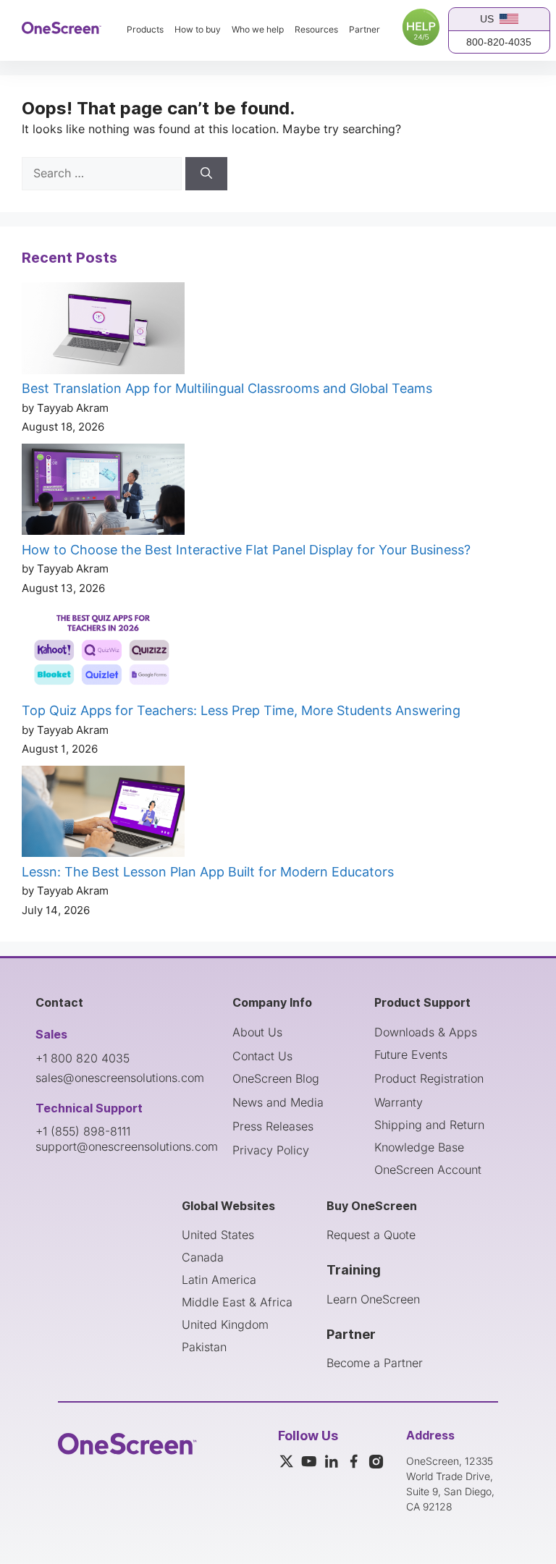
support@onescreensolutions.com (126, 1146)
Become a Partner (375, 1363)
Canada (203, 1257)
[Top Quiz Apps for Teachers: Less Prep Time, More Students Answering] (103, 652)
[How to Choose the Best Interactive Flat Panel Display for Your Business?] (103, 492)
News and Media (278, 1102)
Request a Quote (371, 1234)
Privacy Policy (270, 1150)
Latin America (219, 1279)
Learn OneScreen (373, 1299)
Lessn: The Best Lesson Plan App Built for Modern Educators (208, 872)
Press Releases (272, 1126)
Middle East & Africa (237, 1302)
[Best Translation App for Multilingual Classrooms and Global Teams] (103, 330)
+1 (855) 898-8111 (82, 1131)
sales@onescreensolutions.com (119, 1077)
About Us (257, 1032)
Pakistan (204, 1347)
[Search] (206, 173)
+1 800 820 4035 (82, 1058)
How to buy (197, 29)
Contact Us (262, 1056)
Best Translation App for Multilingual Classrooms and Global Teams (227, 388)
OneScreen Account (427, 1169)
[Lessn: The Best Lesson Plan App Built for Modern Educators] (103, 814)
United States (218, 1234)
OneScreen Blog (275, 1078)
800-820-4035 (498, 42)
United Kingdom (225, 1324)
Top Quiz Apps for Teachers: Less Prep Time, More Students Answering (241, 710)
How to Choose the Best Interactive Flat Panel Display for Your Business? (246, 549)
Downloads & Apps (425, 1032)
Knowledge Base (419, 1147)
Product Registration (429, 1078)
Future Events (410, 1054)
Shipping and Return (429, 1124)
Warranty (398, 1102)
